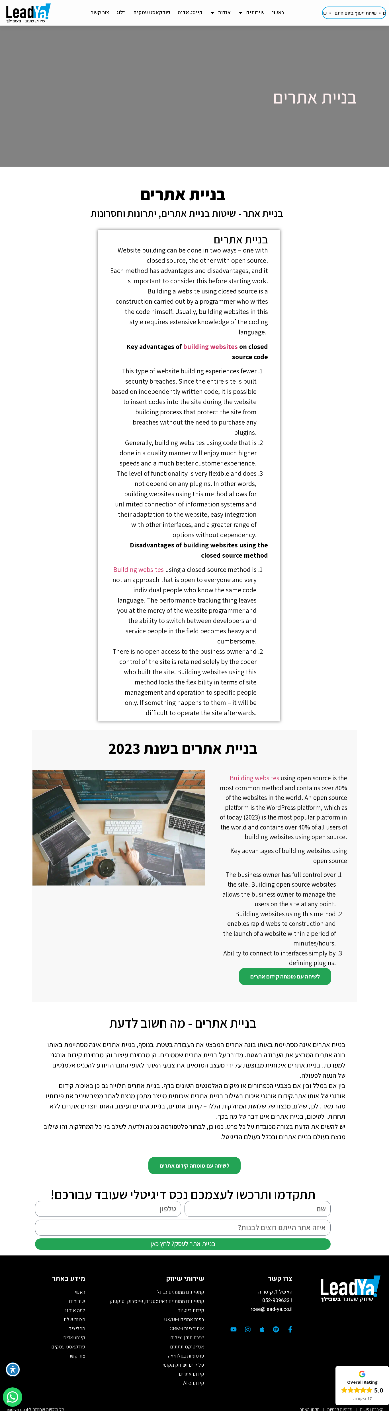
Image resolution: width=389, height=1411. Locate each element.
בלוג (121, 12)
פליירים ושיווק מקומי (183, 1365)
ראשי (278, 12)
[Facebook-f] (290, 1329)
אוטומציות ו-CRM (187, 1328)
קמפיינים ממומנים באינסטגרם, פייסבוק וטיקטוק (157, 1301)
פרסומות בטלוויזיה (186, 1356)
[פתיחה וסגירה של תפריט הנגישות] (13, 1369)
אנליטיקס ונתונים (187, 1346)
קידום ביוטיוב (191, 1310)
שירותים (255, 12)
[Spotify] (276, 1329)
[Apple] (262, 1329)
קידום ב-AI (193, 1383)
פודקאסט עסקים (151, 12)
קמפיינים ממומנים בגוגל (180, 1292)
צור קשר (100, 12)
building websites (210, 346)
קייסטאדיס (190, 12)
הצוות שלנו (74, 1319)
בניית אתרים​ (241, 239)
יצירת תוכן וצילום (187, 1337)
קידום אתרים (191, 1374)
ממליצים (76, 1328)
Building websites (138, 569)
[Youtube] (233, 1329)
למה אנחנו (75, 1310)
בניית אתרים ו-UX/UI (184, 1319)
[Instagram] (247, 1329)
